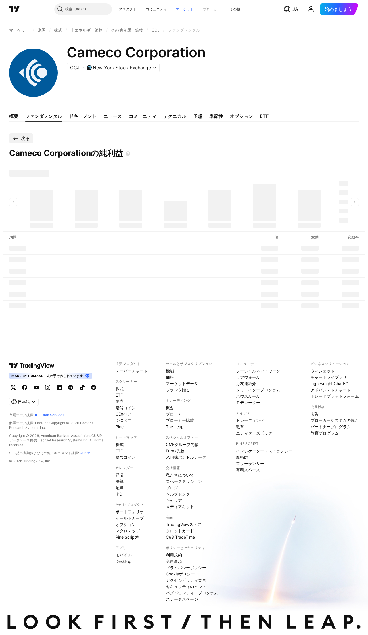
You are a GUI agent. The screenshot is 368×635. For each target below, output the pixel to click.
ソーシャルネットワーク (258, 370)
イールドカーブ (130, 518)
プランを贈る (178, 389)
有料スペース (248, 469)
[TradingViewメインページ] (32, 366)
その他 (235, 9)
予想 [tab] (197, 116)
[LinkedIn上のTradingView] (59, 387)
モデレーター (248, 402)
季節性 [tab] (216, 116)
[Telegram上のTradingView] (71, 387)
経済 (120, 475)
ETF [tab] (264, 116)
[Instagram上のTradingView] (48, 387)
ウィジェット (322, 370)
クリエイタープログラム (258, 389)
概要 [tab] (13, 116)
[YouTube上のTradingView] (36, 387)
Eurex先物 (175, 450)
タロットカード (180, 530)
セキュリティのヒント (186, 586)
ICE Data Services (49, 415)
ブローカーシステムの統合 (334, 420)
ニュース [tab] (112, 116)
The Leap (175, 426)
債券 (120, 401)
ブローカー (212, 9)
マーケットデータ (182, 383)
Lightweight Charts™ (329, 383)
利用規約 (174, 554)
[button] (140, 9)
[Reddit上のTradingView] (94, 387)
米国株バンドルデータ (186, 457)
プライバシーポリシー (186, 567)
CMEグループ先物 (182, 444)
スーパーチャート (132, 370)
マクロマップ (128, 530)
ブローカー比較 (180, 420)
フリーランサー (250, 463)
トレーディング (250, 420)
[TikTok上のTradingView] (82, 387)
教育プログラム (324, 433)
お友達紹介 (246, 383)
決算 (120, 481)
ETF (119, 395)
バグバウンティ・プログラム (192, 592)
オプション (126, 524)
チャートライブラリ (328, 377)
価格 (170, 377)
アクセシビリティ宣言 (186, 580)
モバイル (124, 554)
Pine (120, 426)
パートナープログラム (330, 426)
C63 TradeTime (180, 537)
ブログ (172, 487)
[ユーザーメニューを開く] (311, 9)
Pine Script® (127, 537)
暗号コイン (126, 407)
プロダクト (128, 9)
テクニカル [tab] (174, 116)
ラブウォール (248, 377)
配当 (120, 487)
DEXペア (123, 420)
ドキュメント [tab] (83, 116)
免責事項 (174, 561)
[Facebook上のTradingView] (25, 387)
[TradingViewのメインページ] (14, 9)
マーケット (185, 9)
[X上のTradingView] (13, 387)
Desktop (123, 561)
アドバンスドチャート (330, 389)
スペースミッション (184, 481)
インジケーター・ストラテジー (264, 450)
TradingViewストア (183, 524)
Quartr (85, 453)
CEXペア (123, 414)
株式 (120, 388)
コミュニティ (156, 9)
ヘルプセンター (180, 493)
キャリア (174, 500)
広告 (314, 414)
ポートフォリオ (130, 511)
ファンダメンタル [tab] (43, 116)
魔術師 (242, 457)
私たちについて (180, 475)
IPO (119, 493)
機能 (170, 370)
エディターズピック (254, 433)
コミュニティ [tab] (142, 116)
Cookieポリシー (180, 573)
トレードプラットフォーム (334, 396)
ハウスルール (248, 396)
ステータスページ (182, 599)
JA (295, 9)
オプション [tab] (241, 116)
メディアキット (180, 506)
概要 (170, 407)
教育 (240, 426)
